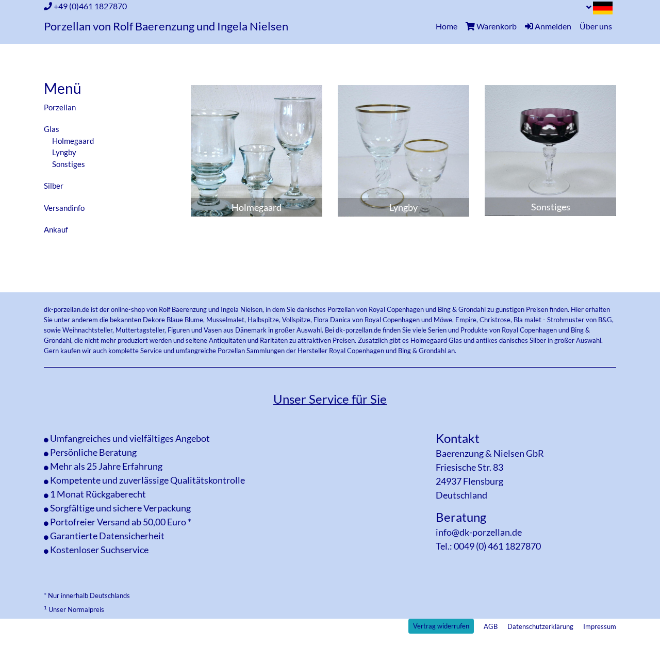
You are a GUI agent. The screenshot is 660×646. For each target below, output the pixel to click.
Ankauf (56, 229)
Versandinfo (64, 207)
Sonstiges (68, 164)
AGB (491, 626)
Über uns (596, 26)
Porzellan (60, 107)
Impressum (599, 626)
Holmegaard (73, 140)
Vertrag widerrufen (441, 626)
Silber (53, 185)
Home (448, 26)
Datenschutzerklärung (540, 626)
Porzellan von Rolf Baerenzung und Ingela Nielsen (166, 26)
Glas (51, 129)
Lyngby (64, 152)
